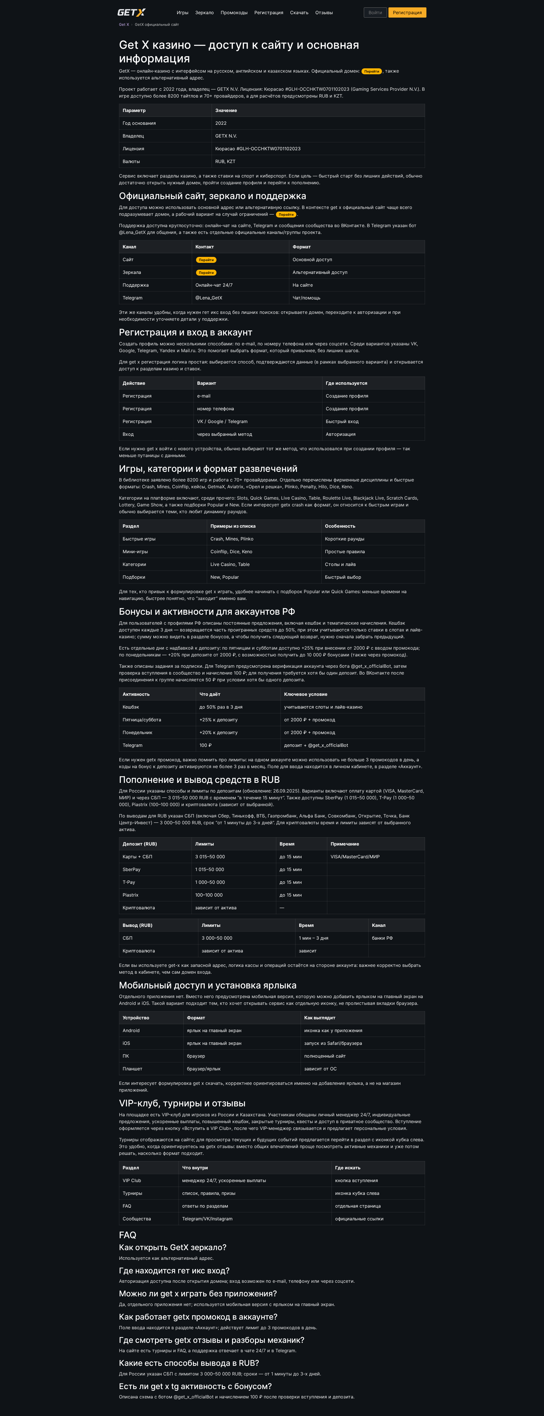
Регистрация (268, 12)
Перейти (371, 71)
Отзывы (324, 12)
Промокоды (234, 12)
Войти (375, 12)
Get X (124, 24)
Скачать (299, 12)
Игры (182, 12)
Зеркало (204, 12)
